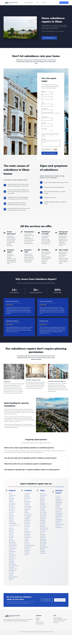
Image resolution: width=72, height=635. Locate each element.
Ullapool (27, 553)
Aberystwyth (44, 495)
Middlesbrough (13, 543)
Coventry (12, 512)
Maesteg (43, 526)
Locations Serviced (28, 2)
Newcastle (12, 547)
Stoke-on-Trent (13, 569)
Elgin (27, 511)
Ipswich (12, 528)
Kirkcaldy (28, 532)
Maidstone (12, 540)
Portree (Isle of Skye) (30, 545)
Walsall (11, 573)
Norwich (12, 550)
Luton (11, 539)
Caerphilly (43, 507)
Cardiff (42, 509)
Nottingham (13, 551)
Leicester (12, 532)
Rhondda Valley (44, 547)
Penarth (43, 537)
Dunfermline (28, 506)
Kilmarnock (28, 531)
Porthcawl (43, 542)
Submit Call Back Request (49, 153)
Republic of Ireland (60, 486)
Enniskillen (59, 516)
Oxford (11, 553)
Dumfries (28, 503)
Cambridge (12, 503)
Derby (11, 514)
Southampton (13, 564)
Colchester (12, 511)
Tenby (42, 550)
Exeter (11, 520)
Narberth (43, 531)
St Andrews (28, 547)
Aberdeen (28, 493)
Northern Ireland (39, 622)
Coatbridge (28, 501)
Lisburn (58, 518)
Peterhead (28, 543)
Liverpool (12, 536)
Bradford (12, 498)
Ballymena (59, 500)
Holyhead (43, 521)
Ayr (26, 500)
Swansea (43, 548)
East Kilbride (28, 507)
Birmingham (13, 495)
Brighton (12, 500)
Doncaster (12, 515)
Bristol (11, 501)
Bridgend (43, 504)
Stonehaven (28, 550)
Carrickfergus (60, 508)
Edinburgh (28, 509)
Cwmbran (43, 515)
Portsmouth (12, 558)
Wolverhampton (13, 576)
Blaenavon (43, 503)
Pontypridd (43, 540)
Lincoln (11, 534)
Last (42, 99)
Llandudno (43, 523)
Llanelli (43, 525)
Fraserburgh (28, 515)
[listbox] (47, 131)
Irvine (27, 528)
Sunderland (12, 570)
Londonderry (60, 519)
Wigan (11, 575)
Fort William (28, 514)
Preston (12, 559)
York (11, 579)
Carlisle (11, 506)
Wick (27, 554)
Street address (44, 116)
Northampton (13, 548)
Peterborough (13, 554)
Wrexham (43, 553)
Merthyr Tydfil (44, 528)
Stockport (12, 567)
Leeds (11, 531)
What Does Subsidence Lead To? (60, 619)
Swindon (12, 572)
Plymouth (12, 556)
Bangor (43, 498)
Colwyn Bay (44, 514)
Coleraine (59, 510)
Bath (11, 493)
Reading (12, 561)
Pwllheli (43, 545)
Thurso (27, 551)
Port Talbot (43, 543)
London (11, 537)
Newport (43, 534)
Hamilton (28, 523)
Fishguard (43, 518)
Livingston (28, 534)
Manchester (12, 542)
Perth (27, 542)
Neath (42, 532)
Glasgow (28, 518)
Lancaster (12, 529)
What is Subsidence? (57, 617)
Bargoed (43, 500)
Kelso (27, 529)
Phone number (44, 108)
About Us (44, 2)
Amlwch (43, 496)
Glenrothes (28, 520)
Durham (12, 518)
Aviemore (28, 498)
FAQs (37, 2)
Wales (42, 490)
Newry (58, 522)
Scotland (28, 490)
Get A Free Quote (64, 2)
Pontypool (43, 539)
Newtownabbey (60, 524)
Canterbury (12, 504)
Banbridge (59, 503)
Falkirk (27, 512)
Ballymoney (59, 502)
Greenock (28, 521)
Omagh (58, 525)
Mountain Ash (44, 529)
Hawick (27, 525)
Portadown (59, 527)
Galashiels (28, 517)
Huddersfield (13, 523)
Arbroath (28, 496)
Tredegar (43, 551)
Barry (42, 501)
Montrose (28, 536)
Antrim (58, 496)
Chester (12, 509)
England (12, 490)
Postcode (43, 122)
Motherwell (28, 537)
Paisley (27, 540)
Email (42, 102)
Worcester (12, 578)
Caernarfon (43, 506)
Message (43, 138)
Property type (44, 128)
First (42, 95)
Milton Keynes (13, 545)
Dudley (11, 517)
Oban (27, 539)
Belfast (58, 507)
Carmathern (44, 512)
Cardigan (43, 511)
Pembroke (43, 536)
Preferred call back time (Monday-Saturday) (50, 133)
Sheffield (12, 562)
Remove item (50, 135)
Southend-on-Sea (14, 565)
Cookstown (59, 511)
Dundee (27, 504)
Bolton (11, 496)
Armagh (58, 497)
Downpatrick (60, 513)
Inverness (28, 526)
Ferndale (43, 520)
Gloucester (12, 521)
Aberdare (43, 493)
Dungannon (59, 514)
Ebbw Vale (43, 517)
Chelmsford (12, 507)
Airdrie (27, 495)
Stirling (27, 548)
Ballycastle (59, 499)
